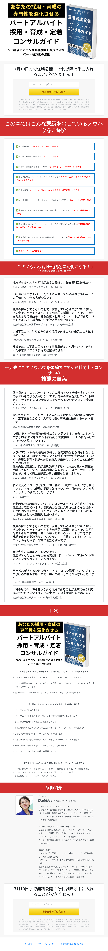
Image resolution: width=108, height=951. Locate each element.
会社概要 (28, 944)
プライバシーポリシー (47, 944)
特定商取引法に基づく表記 (72, 944)
